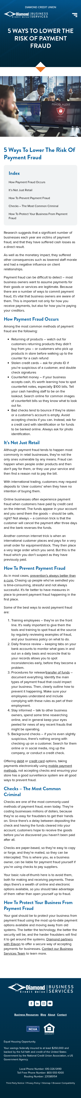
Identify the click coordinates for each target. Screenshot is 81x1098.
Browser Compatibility (64, 1083)
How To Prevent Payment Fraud (29, 198)
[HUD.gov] (49, 1033)
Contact (62, 1015)
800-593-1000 (55, 1073)
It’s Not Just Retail (20, 190)
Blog (43, 1015)
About (51, 1015)
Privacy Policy (33, 1083)
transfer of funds (58, 672)
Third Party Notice (15, 1083)
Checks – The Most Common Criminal (33, 206)
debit (20, 761)
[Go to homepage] (41, 991)
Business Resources (26, 1015)
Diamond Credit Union (40, 7)
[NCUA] (33, 1030)
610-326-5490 (53, 1069)
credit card (37, 761)
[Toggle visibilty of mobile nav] (74, 15)
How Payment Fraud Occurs (27, 182)
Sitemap (46, 1083)
